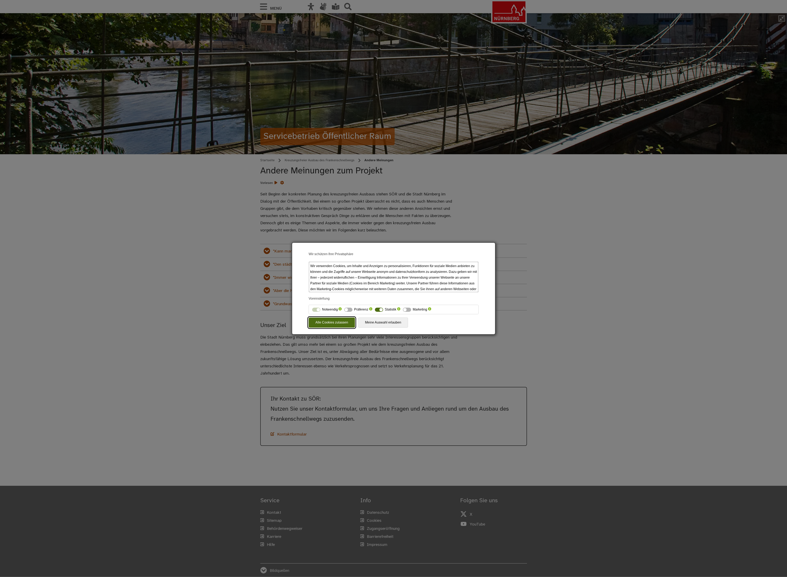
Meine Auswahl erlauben (383, 322)
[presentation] (340, 309)
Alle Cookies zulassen (331, 322)
